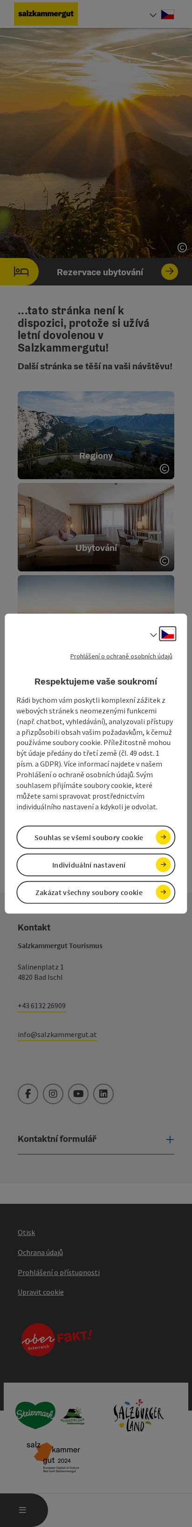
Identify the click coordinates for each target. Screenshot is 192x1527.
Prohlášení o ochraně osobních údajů (121, 656)
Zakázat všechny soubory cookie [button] (89, 892)
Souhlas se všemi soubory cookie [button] (88, 837)
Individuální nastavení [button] (89, 864)
